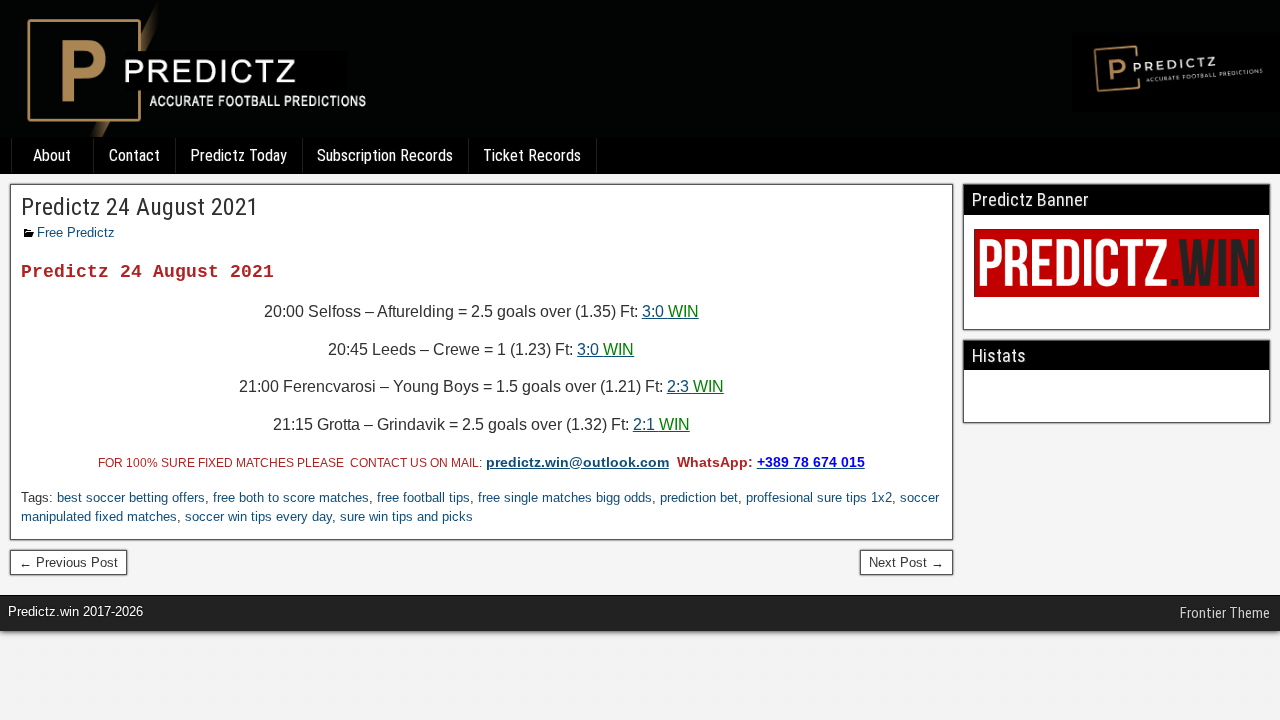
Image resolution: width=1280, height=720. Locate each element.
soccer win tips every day (258, 516)
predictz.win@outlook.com (577, 462)
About (52, 155)
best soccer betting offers (131, 497)
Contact (134, 155)
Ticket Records (532, 155)
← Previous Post (68, 562)
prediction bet (699, 497)
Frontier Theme (1225, 613)
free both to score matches (291, 497)
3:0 (670, 311)
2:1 (661, 424)
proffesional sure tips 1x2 (819, 497)
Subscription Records (385, 155)
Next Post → (906, 562)
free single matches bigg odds (565, 497)
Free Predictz (76, 232)
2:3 (695, 386)
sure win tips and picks (406, 516)
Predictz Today (238, 155)
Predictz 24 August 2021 (140, 207)
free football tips (423, 497)
